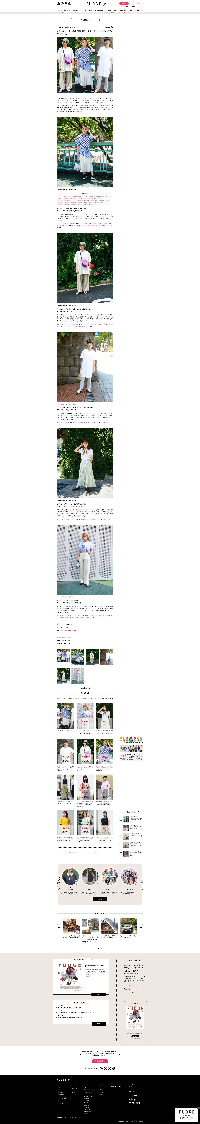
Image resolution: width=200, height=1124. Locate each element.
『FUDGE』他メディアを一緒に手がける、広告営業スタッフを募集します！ (77, 1012)
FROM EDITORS (132, 1089)
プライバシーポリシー (76, 1117)
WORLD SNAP (77, 10)
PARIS (73, 1093)
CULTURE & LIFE (98, 10)
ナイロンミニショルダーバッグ (81, 326)
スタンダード (119, 13)
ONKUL (133, 992)
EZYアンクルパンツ (62, 423)
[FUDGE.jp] (96, 4)
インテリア (137, 989)
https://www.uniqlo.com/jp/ (68, 631)
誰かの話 (86, 1113)
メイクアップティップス (89, 1092)
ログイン (138, 3)
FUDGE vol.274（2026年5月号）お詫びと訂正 (69, 1008)
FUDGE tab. (67, 10)
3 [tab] (101, 948)
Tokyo (141, 965)
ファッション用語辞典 (109, 13)
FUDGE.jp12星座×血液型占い (132, 974)
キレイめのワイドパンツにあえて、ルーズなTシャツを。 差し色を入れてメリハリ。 (80, 199)
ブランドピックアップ (98, 13)
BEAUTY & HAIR (87, 10)
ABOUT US (59, 1117)
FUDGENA (108, 10)
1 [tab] (98, 948)
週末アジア (86, 1106)
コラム (85, 1104)
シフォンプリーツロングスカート (66, 224)
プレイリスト (87, 1107)
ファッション (102, 1087)
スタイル (135, 979)
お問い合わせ (67, 1117)
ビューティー (102, 1089)
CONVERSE (141, 978)
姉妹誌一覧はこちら (135, 1038)
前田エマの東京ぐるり (89, 1111)
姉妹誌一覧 (131, 1086)
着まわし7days (127, 13)
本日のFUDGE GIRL (78, 13)
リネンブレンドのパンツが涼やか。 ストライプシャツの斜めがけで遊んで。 (78, 204)
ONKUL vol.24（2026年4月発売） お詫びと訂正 (70, 1017)
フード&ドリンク (87, 1102)
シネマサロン (87, 1109)
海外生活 (102, 1094)
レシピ (101, 1091)
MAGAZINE (123, 10)
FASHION (59, 10)
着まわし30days (128, 965)
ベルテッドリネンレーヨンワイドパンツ (68, 616)
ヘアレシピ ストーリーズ (89, 1091)
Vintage (127, 967)
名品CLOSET (64, 13)
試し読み (135, 1036)
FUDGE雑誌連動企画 (128, 976)
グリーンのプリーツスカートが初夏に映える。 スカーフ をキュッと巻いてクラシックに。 (82, 202)
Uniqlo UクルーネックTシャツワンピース (84, 423)
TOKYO (73, 1091)
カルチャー (86, 1098)
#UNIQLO (87, 688)
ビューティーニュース (89, 1089)
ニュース (70, 13)
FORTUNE (115, 10)
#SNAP (82, 688)
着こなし (128, 988)
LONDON (74, 1094)
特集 (58, 13)
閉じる (85, 194)
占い (135, 986)
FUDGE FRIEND (88, 13)
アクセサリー (135, 13)
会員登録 (124, 3)
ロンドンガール (137, 968)
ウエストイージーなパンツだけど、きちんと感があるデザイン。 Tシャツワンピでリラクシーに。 (84, 200)
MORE (98, 994)
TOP (58, 853)
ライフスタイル (87, 1100)
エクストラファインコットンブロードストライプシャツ (96, 226)
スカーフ (104, 423)
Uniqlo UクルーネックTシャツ (89, 519)
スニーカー (126, 986)
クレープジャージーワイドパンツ (66, 324)
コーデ (127, 992)
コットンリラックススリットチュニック (92, 324)
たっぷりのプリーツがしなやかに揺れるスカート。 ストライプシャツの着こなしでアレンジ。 (83, 197)
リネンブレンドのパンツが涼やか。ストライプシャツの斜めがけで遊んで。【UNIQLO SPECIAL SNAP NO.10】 (84, 698)
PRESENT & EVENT (134, 10)
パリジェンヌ (139, 976)
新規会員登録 (100, 1061)
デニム (131, 986)
